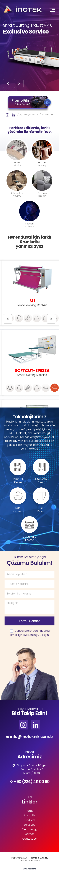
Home (29, 811)
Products (29, 820)
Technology (29, 830)
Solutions (29, 825)
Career (29, 834)
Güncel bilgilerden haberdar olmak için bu (30, 633)
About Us (29, 816)
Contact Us (29, 839)
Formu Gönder (29, 621)
